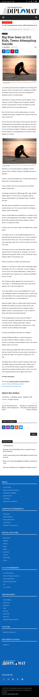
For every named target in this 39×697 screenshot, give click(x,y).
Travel (5, 560)
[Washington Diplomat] (19, 10)
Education (6, 552)
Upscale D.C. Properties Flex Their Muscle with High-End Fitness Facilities (28, 407)
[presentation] (33, 22)
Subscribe (6, 614)
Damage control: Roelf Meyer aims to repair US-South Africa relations (19, 450)
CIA (4, 584)
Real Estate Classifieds (10, 501)
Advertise (6, 605)
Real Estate (6, 557)
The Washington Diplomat (15, 29)
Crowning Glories (8, 445)
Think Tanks (6, 522)
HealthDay (4, 399)
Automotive (6, 538)
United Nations (8, 517)
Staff (4, 608)
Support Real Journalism (10, 619)
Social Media (7, 600)
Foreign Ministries (8, 520)
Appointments (7, 496)
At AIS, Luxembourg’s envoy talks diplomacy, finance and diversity (20, 456)
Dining (5, 543)
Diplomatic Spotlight (9, 493)
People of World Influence (11, 490)
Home (5, 29)
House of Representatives (11, 576)
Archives (5, 611)
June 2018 (26, 29)
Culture (5, 555)
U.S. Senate (6, 587)
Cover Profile (7, 487)
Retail (5, 546)
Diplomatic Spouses (9, 632)
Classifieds (6, 498)
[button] (36, 17)
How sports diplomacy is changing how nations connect (20, 467)
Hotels (5, 549)
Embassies (6, 514)
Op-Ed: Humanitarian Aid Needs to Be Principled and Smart (10, 407)
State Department (8, 579)
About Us (6, 617)
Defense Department (9, 581)
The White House (8, 573)
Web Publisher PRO (13, 694)
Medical (5, 541)
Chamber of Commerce (10, 525)
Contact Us (6, 602)
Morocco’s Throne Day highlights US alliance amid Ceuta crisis (20, 462)
